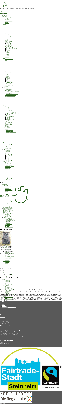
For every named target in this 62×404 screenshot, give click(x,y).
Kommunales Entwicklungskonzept (10, 95)
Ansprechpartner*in (8, 36)
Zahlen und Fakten (8, 17)
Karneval (6, 152)
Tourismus (6, 125)
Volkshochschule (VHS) (8, 103)
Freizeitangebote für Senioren (11, 132)
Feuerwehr (6, 135)
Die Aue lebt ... (8, 117)
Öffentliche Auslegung (8, 33)
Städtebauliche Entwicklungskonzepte (12, 91)
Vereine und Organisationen (9, 122)
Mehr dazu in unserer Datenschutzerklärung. (8, 11)
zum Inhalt (3, 2)
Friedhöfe (7, 54)
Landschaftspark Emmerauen (9, 116)
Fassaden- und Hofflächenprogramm (12, 94)
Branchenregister (7, 168)
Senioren (6, 129)
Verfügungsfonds (9, 93)
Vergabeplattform (8, 34)
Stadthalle (7, 55)
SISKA (7, 133)
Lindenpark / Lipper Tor (8, 144)
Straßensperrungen (8, 180)
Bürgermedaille (7, 70)
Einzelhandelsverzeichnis (9, 146)
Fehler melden (4, 306)
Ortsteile (6, 18)
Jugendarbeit (7, 128)
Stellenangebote (7, 42)
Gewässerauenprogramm (10, 119)
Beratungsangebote (9, 131)
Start (1, 204)
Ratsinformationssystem (9, 59)
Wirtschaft (5, 162)
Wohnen (4, 87)
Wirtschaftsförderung (8, 164)
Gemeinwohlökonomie (8, 69)
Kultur (4, 149)
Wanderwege (7, 115)
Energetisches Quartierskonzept (10, 65)
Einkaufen (5, 142)
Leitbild (6, 29)
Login (3, 310)
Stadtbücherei (8, 51)
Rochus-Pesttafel (9, 157)
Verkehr (4, 173)
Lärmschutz (7, 98)
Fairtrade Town (7, 84)
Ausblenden (2, 13)
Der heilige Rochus (9, 156)
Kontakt (3, 304)
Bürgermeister (7, 25)
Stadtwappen (7, 19)
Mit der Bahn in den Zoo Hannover (10, 178)
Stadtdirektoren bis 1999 (10, 27)
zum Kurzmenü (4, 5)
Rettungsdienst (7, 136)
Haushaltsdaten (7, 39)
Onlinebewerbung (9, 43)
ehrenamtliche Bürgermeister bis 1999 (12, 26)
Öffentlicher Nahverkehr (9, 174)
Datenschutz (4, 309)
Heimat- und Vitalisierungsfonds (10, 97)
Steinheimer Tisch (8, 140)
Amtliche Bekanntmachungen (9, 32)
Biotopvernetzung (9, 118)
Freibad (6, 121)
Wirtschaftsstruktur (8, 163)
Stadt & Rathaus (4, 15)
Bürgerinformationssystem (9, 64)
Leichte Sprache (4, 308)
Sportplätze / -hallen (8, 123)
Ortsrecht (6, 31)
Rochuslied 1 (8, 158)
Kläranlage (8, 52)
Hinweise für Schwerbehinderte (10, 147)
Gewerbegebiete (7, 169)
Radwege (6, 109)
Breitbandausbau (7, 293)
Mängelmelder (7, 71)
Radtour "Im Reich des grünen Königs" (12, 113)
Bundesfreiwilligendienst (9, 45)
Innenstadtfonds (9, 92)
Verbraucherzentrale (8, 148)
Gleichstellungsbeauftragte (9, 37)
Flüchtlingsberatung (9, 81)
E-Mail (4, 323)
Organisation (7, 40)
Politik (4, 58)
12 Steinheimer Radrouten (10, 111)
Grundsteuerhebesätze (8, 89)
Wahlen (6, 60)
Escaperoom (7, 126)
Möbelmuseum (7, 151)
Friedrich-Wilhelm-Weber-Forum (11, 48)
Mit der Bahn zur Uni (8, 176)
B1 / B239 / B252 (8, 179)
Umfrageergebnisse (9, 130)
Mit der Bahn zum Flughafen (9, 177)
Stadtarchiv (8, 56)
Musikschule (8, 50)
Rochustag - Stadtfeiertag (9, 154)
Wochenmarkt (7, 145)
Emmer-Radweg (8, 114)
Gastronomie (7, 107)
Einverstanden (5, 13)
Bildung (4, 99)
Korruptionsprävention (8, 46)
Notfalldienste (7, 138)
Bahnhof (6, 175)
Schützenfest (7, 153)
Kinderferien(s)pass (8, 120)
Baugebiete (6, 88)
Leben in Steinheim (5, 86)
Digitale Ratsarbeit (8, 216)
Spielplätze (6, 106)
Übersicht (3, 305)
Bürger (4, 62)
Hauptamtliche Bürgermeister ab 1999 (12, 28)
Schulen (6, 101)
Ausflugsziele (7, 108)
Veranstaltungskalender (9, 124)
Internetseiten (7, 57)
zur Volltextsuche (4, 6)
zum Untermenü (4, 4)
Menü (1, 304)
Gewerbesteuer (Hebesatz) (9, 170)
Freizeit (4, 105)
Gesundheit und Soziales (9, 264)
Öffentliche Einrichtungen (9, 47)
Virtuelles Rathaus (8, 30)
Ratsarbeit (6, 61)
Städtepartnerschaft (8, 20)
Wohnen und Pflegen (8, 139)
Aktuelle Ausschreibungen (10, 35)
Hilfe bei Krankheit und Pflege (9, 134)
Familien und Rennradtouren (11, 112)
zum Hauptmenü (4, 3)
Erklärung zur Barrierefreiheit (7, 307)
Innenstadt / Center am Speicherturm (11, 143)
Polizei (6, 137)
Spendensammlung (9, 160)
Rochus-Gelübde (9, 155)
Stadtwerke (8, 77)
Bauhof (7, 53)
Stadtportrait (5, 16)
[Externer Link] (16, 402)
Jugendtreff (8, 49)
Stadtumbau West (8, 90)
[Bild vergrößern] (5, 245)
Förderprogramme (9, 165)
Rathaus (4, 24)
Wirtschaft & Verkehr (5, 161)
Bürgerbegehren (7, 66)
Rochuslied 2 (8, 159)
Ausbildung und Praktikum (9, 44)
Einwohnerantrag (7, 67)
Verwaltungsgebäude (8, 41)
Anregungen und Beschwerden (10, 68)
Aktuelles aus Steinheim (8, 21)
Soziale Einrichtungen (6, 127)
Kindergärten (7, 100)
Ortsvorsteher (7, 38)
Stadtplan (6, 22)
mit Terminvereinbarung (13, 328)
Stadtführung (7, 23)
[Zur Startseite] (16, 202)
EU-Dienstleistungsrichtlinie (9, 166)
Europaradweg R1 (9, 110)
